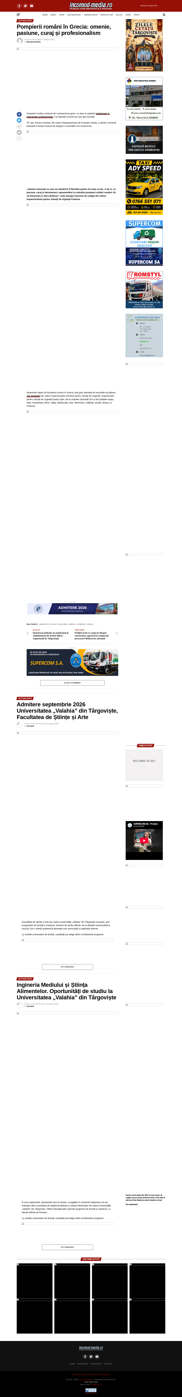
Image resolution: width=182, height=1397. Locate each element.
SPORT (137, 15)
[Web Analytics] (91, 1391)
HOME (45, 15)
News (53, 15)
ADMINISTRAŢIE (91, 15)
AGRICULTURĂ (107, 15)
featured (63, 624)
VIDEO (128, 15)
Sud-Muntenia (74, 15)
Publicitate (96, 1364)
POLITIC (119, 15)
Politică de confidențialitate (99, 1375)
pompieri (82, 624)
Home (72, 1364)
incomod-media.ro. (85, 1380)
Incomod (30, 726)
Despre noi (83, 1364)
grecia (73, 624)
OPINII (61, 15)
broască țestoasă (48, 624)
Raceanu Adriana (34, 42)
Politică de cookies (79, 1375)
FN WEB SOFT (96, 1385)
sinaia (90, 624)
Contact (108, 1364)
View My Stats (91, 1393)
